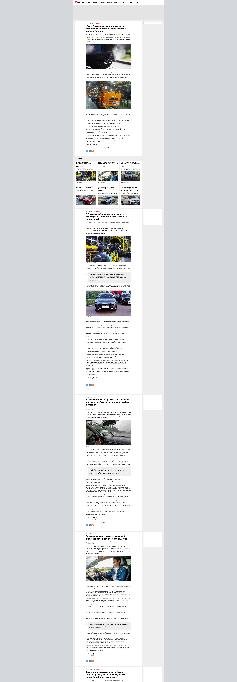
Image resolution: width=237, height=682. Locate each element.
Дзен (105, 147)
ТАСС (92, 654)
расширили (99, 638)
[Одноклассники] (92, 151)
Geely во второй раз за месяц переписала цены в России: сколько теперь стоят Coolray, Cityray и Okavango (130, 164)
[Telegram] (87, 151)
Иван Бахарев (93, 144)
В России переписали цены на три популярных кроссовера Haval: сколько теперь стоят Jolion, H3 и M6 (85, 187)
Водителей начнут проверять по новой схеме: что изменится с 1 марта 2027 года (108, 164)
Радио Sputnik (95, 519)
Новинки (103, 2)
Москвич (88, 388)
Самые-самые (117, 2)
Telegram (101, 147)
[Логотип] (82, 2)
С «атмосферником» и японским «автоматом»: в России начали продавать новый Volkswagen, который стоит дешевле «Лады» (129, 188)
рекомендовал (101, 510)
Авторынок (95, 2)
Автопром (109, 2)
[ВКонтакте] (90, 151)
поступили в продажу (115, 288)
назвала (101, 645)
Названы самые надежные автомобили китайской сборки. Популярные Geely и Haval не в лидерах (106, 188)
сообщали (105, 137)
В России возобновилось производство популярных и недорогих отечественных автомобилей (83, 164)
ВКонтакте (110, 147)
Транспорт (130, 2)
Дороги (137, 2)
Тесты (124, 2)
